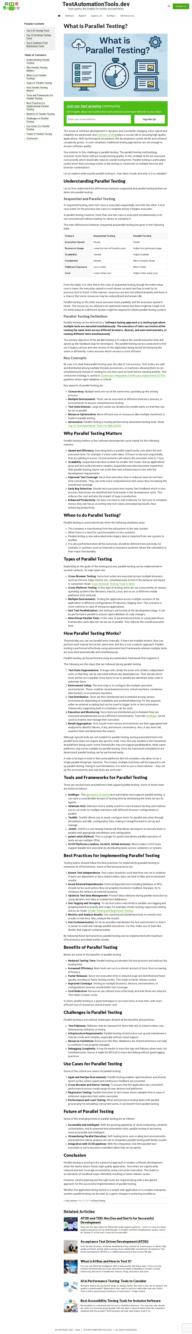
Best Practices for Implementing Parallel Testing (37, 106)
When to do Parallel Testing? (36, 77)
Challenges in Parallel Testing (37, 120)
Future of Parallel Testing (39, 134)
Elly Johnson (71, 1201)
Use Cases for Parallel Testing (38, 128)
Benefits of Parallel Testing (40, 114)
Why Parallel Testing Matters (36, 69)
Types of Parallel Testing (39, 83)
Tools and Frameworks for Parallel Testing (39, 97)
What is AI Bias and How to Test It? (106, 1261)
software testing (106, 134)
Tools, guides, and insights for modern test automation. (96, 8)
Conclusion (32, 138)
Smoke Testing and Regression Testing (110, 910)
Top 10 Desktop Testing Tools (38, 37)
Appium (82, 16)
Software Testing (98, 1201)
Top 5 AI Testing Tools (37, 30)
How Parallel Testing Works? (37, 89)
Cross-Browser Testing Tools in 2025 (113, 583)
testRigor (111, 16)
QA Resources (127, 16)
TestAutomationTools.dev (96, 4)
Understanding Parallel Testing (38, 61)
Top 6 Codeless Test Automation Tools (37, 44)
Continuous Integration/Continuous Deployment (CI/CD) (133, 375)
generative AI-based (98, 794)
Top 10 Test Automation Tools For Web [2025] (94, 425)
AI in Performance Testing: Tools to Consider (113, 1281)
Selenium (69, 16)
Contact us (181, 6)
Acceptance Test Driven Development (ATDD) (114, 1241)
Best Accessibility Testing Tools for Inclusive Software (121, 1301)
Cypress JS (96, 16)
